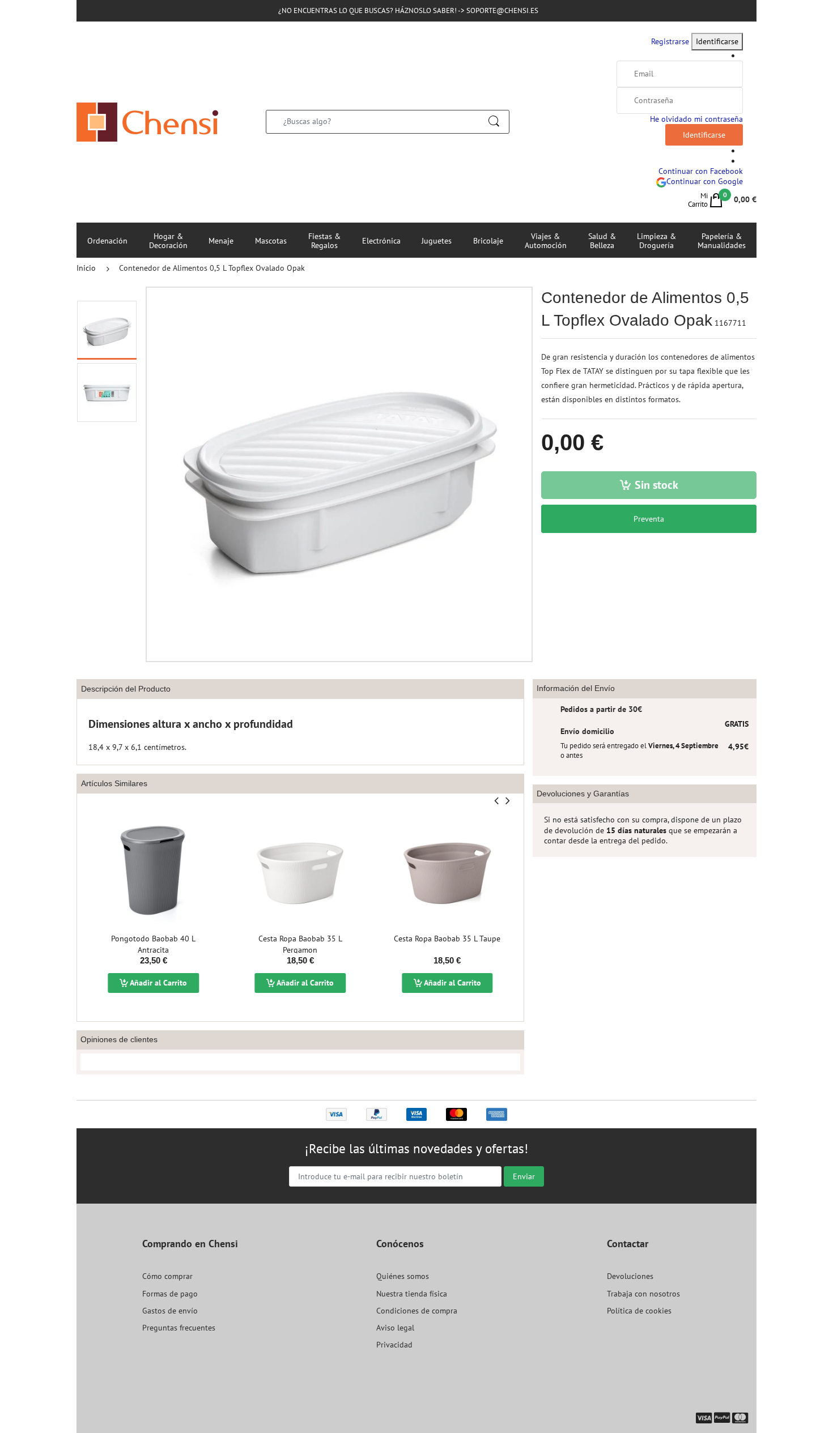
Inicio (86, 268)
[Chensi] (147, 121)
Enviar (524, 1176)
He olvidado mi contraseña (696, 119)
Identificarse (717, 41)
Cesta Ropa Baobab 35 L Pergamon (300, 944)
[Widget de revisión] (300, 1062)
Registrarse (670, 41)
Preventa (649, 519)
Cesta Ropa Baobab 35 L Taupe (447, 938)
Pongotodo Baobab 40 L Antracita (153, 944)
